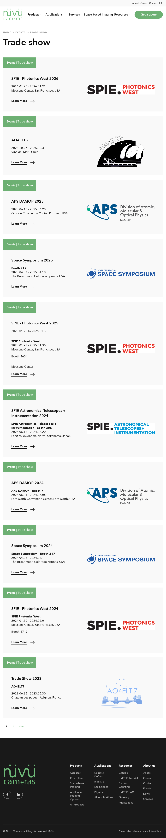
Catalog (123, 773)
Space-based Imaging (98, 15)
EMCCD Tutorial (128, 778)
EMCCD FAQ (126, 792)
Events (10, 63)
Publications (126, 803)
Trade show (25, 63)
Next (21, 726)
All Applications (103, 797)
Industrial (99, 781)
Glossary (124, 797)
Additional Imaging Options (76, 795)
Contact (153, 3)
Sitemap (137, 831)
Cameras (75, 773)
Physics (98, 792)
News (146, 794)
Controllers (76, 778)
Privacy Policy (125, 831)
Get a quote (149, 15)
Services (74, 15)
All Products (77, 804)
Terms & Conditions (151, 831)
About (135, 3)
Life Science (101, 787)
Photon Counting (124, 785)
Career (144, 3)
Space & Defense (99, 774)
